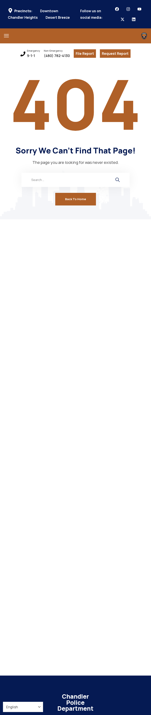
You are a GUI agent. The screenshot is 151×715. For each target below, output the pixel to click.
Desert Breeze (58, 17)
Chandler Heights (23, 17)
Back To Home (75, 199)
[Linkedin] (134, 19)
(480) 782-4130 (57, 55)
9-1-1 (31, 55)
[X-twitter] (122, 19)
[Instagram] (128, 9)
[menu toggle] (6, 35)
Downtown (49, 11)
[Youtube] (139, 9)
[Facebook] (117, 9)
